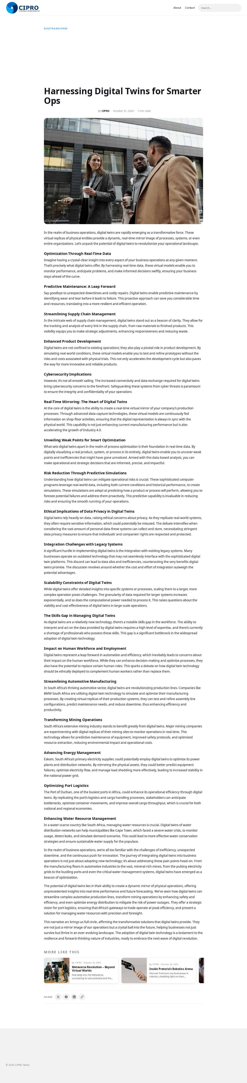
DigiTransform (55, 28)
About (177, 7)
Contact (190, 7)
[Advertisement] (123, 59)
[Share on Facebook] (66, 997)
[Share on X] (58, 997)
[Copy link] (82, 997)
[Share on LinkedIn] (74, 997)
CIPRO (105, 111)
